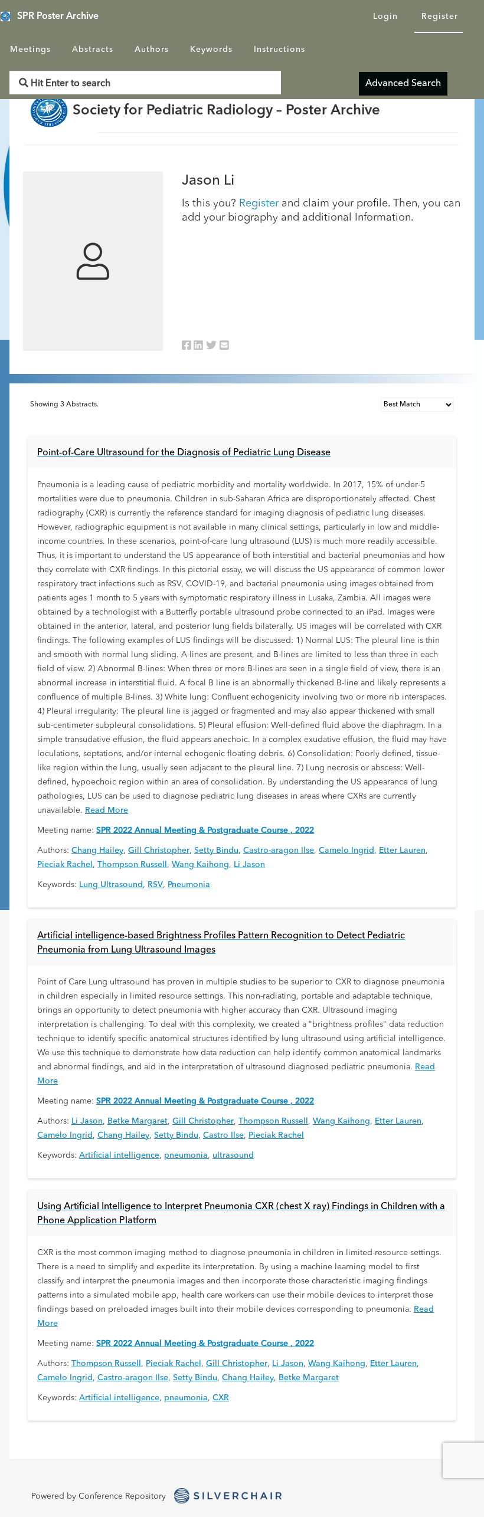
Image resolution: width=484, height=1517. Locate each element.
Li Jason (249, 865)
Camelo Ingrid (346, 850)
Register (439, 16)
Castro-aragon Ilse (278, 850)
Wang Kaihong (200, 865)
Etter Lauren (402, 850)
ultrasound (233, 1155)
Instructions (279, 49)
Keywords (211, 49)
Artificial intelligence (119, 1155)
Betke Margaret (137, 1121)
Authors (152, 49)
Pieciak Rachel (65, 865)
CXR (220, 1398)
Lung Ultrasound (111, 885)
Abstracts (92, 49)
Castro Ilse (223, 1135)
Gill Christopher (158, 850)
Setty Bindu (216, 850)
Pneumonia (189, 885)
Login (385, 16)
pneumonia (186, 1155)
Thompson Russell (132, 865)
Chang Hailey (97, 850)
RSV (155, 885)
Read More (106, 810)
